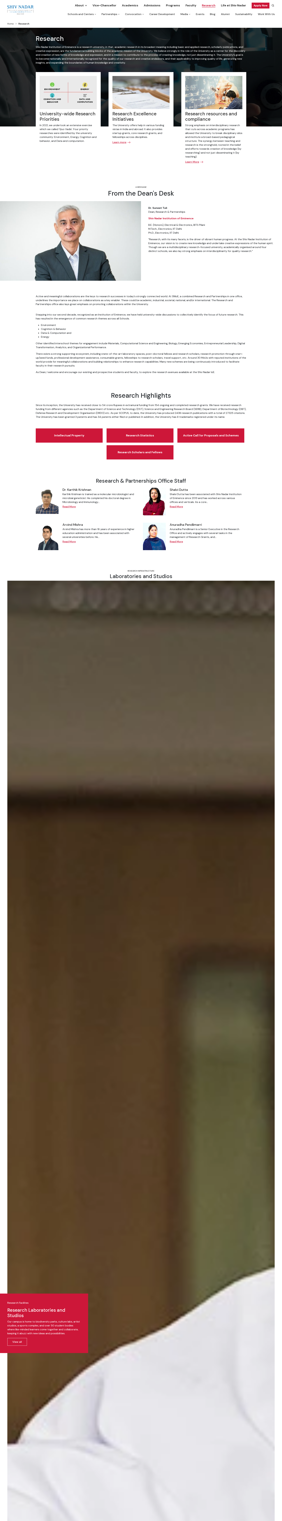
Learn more (119, 142)
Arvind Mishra (73, 525)
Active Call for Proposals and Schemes (211, 435)
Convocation (133, 14)
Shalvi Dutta (179, 490)
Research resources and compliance (211, 116)
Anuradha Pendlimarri (186, 525)
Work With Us (266, 14)
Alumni (225, 14)
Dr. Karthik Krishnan (77, 490)
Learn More (192, 162)
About (79, 5)
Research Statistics (140, 435)
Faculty (191, 5)
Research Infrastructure (141, 571)
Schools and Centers (81, 14)
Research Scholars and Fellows (140, 452)
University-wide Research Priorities (67, 116)
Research (208, 5)
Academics (130, 5)
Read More (69, 506)
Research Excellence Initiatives (134, 116)
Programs (173, 5)
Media (184, 14)
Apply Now (260, 5)
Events (200, 14)
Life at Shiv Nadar (233, 5)
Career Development (162, 14)
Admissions (152, 5)
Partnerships (109, 14)
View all (17, 1342)
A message (140, 187)
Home (10, 23)
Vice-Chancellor (104, 5)
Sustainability (243, 14)
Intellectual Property (69, 435)
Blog (212, 14)
